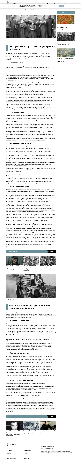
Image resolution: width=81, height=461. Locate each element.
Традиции (64, 3)
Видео (25, 455)
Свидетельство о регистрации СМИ (47, 446)
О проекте (26, 458)
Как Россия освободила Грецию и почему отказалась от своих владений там (65, 60)
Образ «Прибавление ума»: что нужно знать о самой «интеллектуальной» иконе (64, 27)
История (28, 3)
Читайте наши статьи (31, 251)
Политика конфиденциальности (46, 448)
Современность (38, 3)
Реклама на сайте (11, 458)
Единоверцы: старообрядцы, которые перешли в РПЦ (64, 43)
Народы (48, 3)
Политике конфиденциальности (35, 6)
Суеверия (56, 3)
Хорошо (61, 5)
